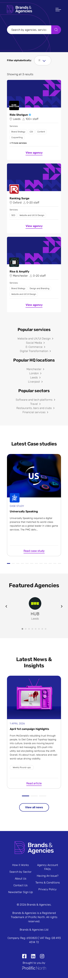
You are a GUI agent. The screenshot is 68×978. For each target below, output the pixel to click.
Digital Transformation (34, 351)
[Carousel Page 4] (32, 629)
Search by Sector (20, 871)
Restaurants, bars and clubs (34, 408)
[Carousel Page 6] (39, 629)
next (61, 606)
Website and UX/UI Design (34, 338)
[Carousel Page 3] (29, 629)
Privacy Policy (47, 889)
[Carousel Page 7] (42, 629)
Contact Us (20, 885)
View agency (34, 152)
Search (56, 29)
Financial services (34, 412)
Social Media (34, 342)
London (34, 373)
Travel (34, 404)
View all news (34, 807)
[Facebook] (24, 957)
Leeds (34, 377)
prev (6, 606)
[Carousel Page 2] (26, 629)
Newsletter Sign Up (20, 892)
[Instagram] (40, 957)
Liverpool (34, 381)
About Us (20, 878)
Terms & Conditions (47, 882)
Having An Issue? (47, 875)
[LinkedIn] (31, 957)
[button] (58, 10)
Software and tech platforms (34, 399)
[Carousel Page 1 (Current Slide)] (22, 629)
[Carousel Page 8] (45, 629)
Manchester (34, 369)
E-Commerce (34, 347)
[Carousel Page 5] (35, 629)
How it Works (20, 865)
